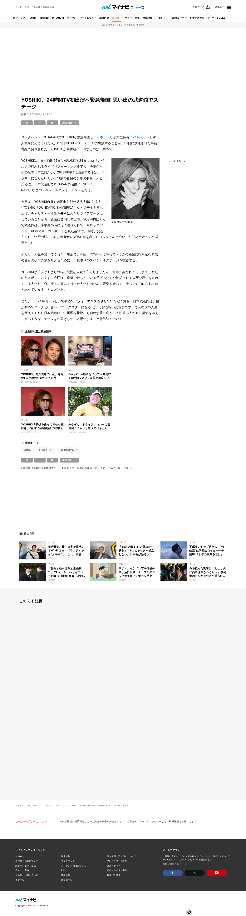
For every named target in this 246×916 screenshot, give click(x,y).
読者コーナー (179, 17)
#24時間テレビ (69, 450)
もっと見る (175, 161)
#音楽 (27, 450)
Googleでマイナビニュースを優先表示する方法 (123, 25)
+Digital (44, 17)
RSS (63, 870)
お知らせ (20, 856)
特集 (137, 17)
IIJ (160, 17)
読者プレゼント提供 (25, 865)
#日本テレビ (45, 450)
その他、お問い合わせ (26, 875)
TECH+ (32, 17)
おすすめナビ (197, 17)
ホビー (128, 17)
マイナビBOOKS (216, 17)
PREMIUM (58, 17)
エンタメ (117, 17)
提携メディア (114, 865)
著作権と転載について (26, 861)
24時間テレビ (143, 137)
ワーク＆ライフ (88, 17)
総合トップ (19, 17)
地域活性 (148, 17)
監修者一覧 (66, 879)
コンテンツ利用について (73, 865)
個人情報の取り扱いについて (121, 856)
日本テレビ (105, 137)
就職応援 (104, 17)
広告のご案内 (22, 870)
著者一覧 (20, 879)
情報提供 (65, 875)
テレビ (59, 805)
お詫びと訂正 (114, 875)
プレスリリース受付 (117, 861)
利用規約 (65, 856)
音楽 (115, 272)
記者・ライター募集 (117, 870)
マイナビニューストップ (26, 805)
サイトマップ (68, 861)
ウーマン (71, 17)
